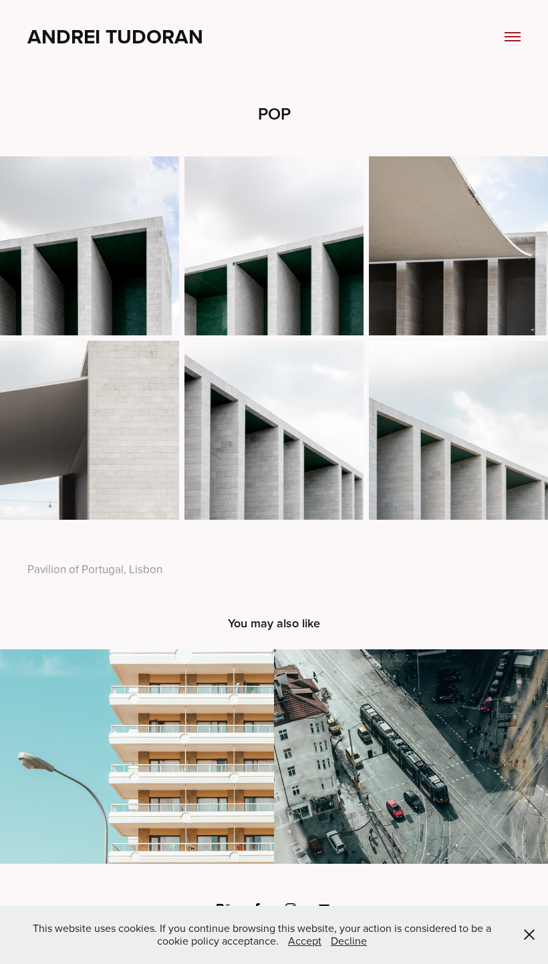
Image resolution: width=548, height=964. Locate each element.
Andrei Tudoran (115, 36)
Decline (349, 940)
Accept (304, 940)
